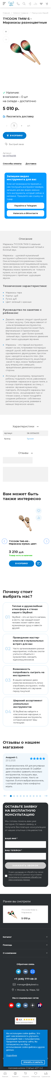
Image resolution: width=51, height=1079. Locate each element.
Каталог (7, 937)
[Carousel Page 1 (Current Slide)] (11, 796)
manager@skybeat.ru (27, 984)
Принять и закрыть (33, 1062)
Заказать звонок (25, 865)
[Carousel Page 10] (40, 796)
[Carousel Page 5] (24, 796)
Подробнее (11, 1055)
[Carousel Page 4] (21, 796)
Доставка (31, 164)
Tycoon (30, 439)
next (45, 796)
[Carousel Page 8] (34, 796)
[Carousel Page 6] (27, 796)
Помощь (7, 945)
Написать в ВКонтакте (25, 213)
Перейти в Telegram (25, 205)
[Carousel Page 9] (37, 796)
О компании (9, 953)
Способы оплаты (12, 164)
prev (5, 796)
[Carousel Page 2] (14, 796)
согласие (19, 872)
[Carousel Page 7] (30, 796)
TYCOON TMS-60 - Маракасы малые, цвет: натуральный (23, 544)
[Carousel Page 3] (17, 796)
